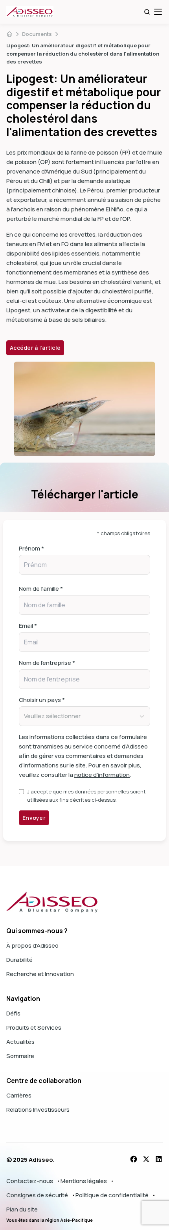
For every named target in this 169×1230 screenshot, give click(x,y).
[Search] (147, 12)
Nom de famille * (41, 588)
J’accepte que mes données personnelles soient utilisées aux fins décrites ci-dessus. (86, 795)
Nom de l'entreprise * (47, 663)
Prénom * (31, 548)
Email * (28, 626)
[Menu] (158, 12)
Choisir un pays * (42, 700)
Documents (37, 33)
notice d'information (102, 775)
